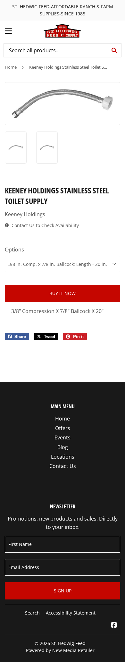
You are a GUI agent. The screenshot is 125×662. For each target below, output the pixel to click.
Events (62, 437)
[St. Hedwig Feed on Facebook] (114, 625)
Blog (62, 447)
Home (11, 67)
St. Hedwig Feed (68, 643)
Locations (62, 456)
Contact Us (62, 466)
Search (32, 613)
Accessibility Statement (71, 613)
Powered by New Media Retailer (60, 650)
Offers (62, 428)
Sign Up (62, 591)
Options (14, 249)
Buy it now (62, 293)
